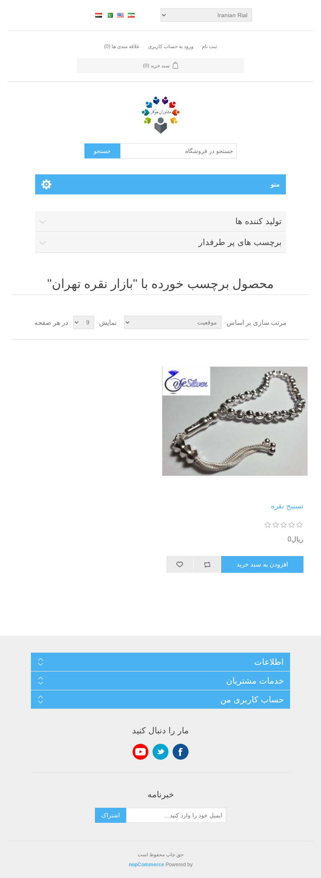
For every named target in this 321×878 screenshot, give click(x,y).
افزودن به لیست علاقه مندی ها (180, 564)
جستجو (102, 151)
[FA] (131, 15)
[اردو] (109, 15)
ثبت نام (209, 46)
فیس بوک (181, 752)
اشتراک (110, 815)
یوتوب (140, 752)
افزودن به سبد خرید (262, 564)
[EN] (120, 15)
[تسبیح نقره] (235, 421)
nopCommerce (146, 865)
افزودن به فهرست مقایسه (207, 564)
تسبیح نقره (287, 506)
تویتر (160, 752)
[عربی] (99, 15)
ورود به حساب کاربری (171, 46)
